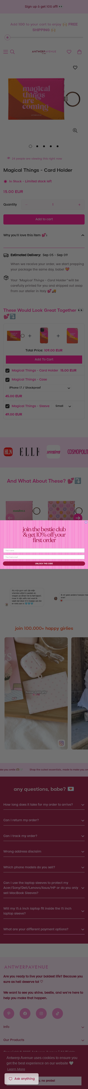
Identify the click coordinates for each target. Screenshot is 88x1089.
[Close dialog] (86, 522)
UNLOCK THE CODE (44, 563)
